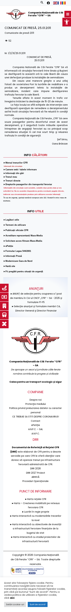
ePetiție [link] (35, 425)
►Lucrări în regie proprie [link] (35, 511)
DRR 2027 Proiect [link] (35, 472)
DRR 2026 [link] (35, 468)
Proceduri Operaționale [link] (35, 481)
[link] (66, 22)
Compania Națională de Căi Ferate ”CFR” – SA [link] (45, 14)
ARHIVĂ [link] (35, 477)
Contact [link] (35, 421)
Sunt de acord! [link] (38, 604)
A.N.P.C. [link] (36, 433)
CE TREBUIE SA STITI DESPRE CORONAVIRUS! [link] (35, 416)
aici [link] (12, 598)
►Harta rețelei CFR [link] (35, 499)
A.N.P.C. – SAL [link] (35, 429)
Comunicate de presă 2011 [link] (19, 33)
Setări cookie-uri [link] (15, 604)
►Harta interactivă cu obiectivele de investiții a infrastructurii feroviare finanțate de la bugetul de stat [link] (35, 529)
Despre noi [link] (36, 399)
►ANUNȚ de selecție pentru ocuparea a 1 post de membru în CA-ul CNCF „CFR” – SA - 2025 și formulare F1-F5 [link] (36, 298)
